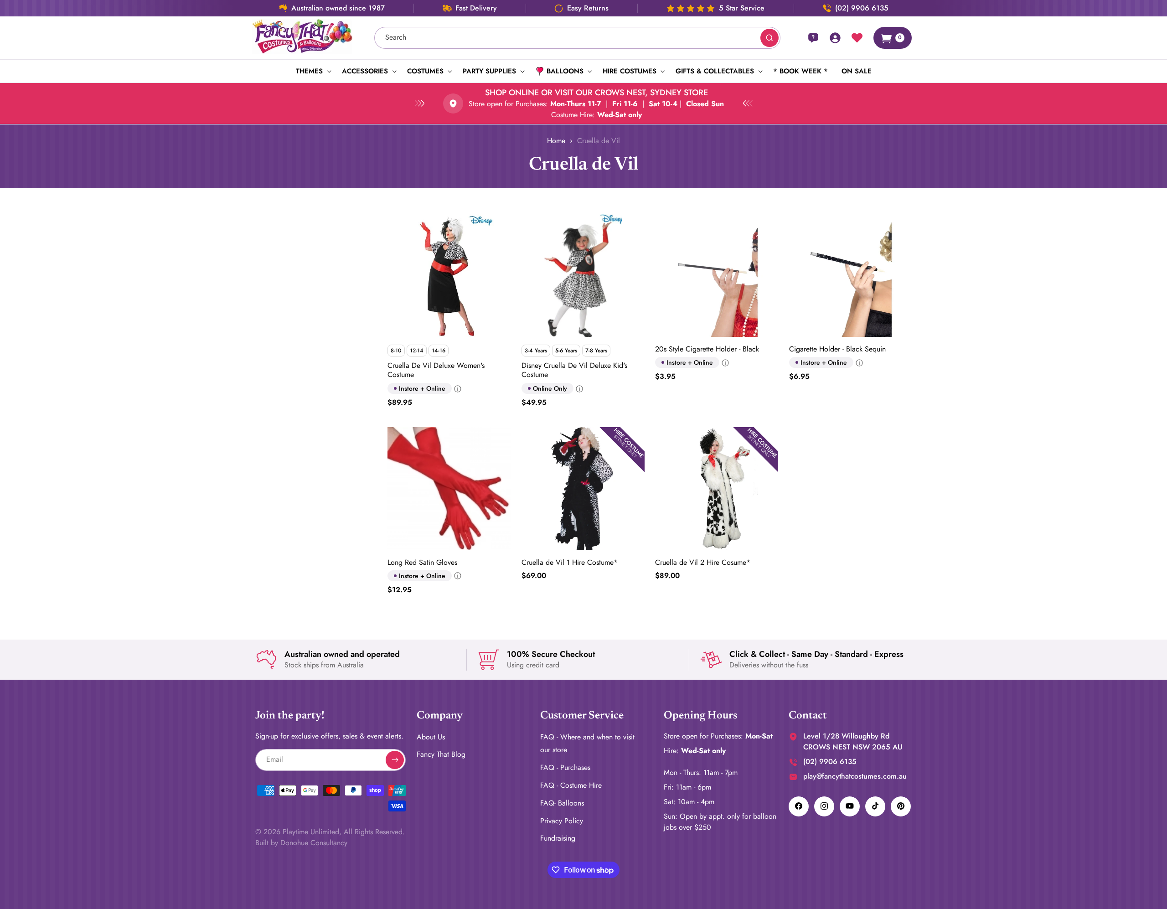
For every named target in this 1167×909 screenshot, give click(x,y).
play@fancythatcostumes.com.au (855, 775)
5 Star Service (741, 8)
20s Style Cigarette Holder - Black (707, 349)
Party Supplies (489, 71)
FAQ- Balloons (562, 802)
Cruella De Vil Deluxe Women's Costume (436, 370)
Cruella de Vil (598, 140)
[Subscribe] (395, 759)
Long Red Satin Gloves (422, 562)
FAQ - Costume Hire (571, 785)
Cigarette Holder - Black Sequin (837, 349)
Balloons (565, 71)
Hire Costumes (629, 71)
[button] (312, 71)
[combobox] (577, 37)
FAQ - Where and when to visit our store (587, 743)
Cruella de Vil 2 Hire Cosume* (702, 562)
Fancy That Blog (441, 754)
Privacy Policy (561, 820)
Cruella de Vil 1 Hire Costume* (570, 562)
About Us (431, 736)
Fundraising (557, 838)
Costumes (425, 71)
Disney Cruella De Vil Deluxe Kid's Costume (574, 370)
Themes (309, 71)
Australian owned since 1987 (338, 8)
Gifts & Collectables (715, 71)
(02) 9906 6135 (861, 8)
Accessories (365, 71)
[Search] (769, 38)
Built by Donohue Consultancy (301, 842)
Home (556, 140)
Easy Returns (588, 8)
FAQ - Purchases (565, 767)
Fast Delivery (476, 8)
